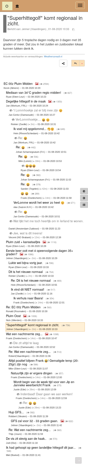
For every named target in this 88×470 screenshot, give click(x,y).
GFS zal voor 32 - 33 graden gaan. (35, 421)
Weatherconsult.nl (53, 56)
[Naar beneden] (78, 460)
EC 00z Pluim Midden (19, 83)
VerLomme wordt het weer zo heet (37, 202)
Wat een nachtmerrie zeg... (24, 334)
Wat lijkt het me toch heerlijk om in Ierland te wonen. (48, 221)
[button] (63, 63)
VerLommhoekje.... (28, 119)
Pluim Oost (14, 316)
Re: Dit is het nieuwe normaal (31, 280)
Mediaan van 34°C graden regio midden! (34, 92)
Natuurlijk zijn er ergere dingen (32, 373)
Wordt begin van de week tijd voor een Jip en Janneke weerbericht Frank (43, 383)
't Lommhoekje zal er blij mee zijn (35, 110)
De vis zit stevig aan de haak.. (26, 438)
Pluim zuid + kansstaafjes (23, 242)
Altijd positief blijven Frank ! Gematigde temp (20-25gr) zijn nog (44, 362)
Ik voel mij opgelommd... (30, 129)
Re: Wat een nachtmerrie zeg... (30, 351)
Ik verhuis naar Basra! (28, 298)
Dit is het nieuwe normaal (26, 272)
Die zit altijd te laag (26, 343)
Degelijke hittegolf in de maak (26, 101)
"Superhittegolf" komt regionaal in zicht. (33, 325)
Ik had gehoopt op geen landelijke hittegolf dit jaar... (41, 447)
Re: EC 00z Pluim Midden (23, 307)
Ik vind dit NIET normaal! (28, 289)
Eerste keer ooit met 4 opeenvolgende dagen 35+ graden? (39, 252)
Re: (20, 138)
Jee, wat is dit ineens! (27, 233)
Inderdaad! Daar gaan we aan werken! (46, 394)
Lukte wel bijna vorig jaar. (26, 263)
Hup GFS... (17, 412)
